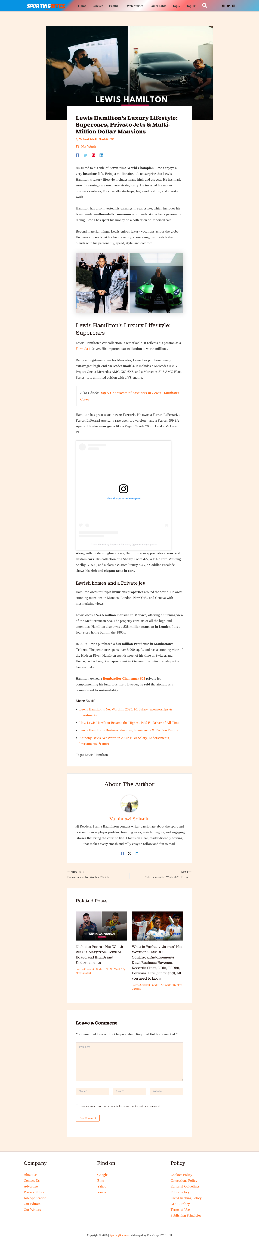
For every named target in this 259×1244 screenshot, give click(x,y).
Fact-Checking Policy (186, 1198)
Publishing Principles (186, 1215)
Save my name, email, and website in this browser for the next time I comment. (120, 1106)
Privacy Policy (34, 1192)
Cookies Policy (181, 1175)
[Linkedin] (101, 155)
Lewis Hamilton (96, 755)
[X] (228, 6)
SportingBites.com (119, 1235)
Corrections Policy (184, 1180)
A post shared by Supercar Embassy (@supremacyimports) (124, 544)
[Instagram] (233, 6)
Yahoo (101, 1186)
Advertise (31, 1186)
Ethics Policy (180, 1192)
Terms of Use (180, 1209)
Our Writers (32, 1209)
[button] (204, 5)
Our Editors (32, 1204)
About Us (30, 1175)
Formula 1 (83, 348)
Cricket (99, 969)
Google (102, 1175)
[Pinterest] (93, 155)
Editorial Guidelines (185, 1186)
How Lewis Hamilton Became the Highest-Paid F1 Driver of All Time (129, 723)
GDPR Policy (180, 1204)
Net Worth (88, 146)
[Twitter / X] (129, 853)
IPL (107, 969)
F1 (77, 146)
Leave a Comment (85, 969)
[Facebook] (223, 6)
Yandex (102, 1192)
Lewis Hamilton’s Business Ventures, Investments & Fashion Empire (128, 730)
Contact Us (32, 1180)
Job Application (35, 1198)
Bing (100, 1180)
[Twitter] (85, 155)
